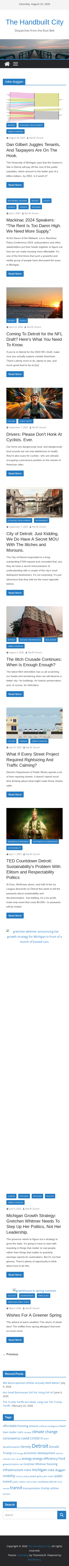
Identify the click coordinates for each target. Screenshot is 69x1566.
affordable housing (15, 1426)
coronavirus (12, 1438)
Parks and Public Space (18, 1302)
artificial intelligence (49, 1426)
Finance (11, 207)
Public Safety (26, 421)
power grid (35, 1476)
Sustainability (14, 848)
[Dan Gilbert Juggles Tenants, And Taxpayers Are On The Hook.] (34, 107)
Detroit (11, 125)
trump (45, 1488)
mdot (27, 1470)
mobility (9, 1476)
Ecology (12, 1295)
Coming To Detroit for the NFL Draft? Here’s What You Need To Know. (34, 339)
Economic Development (31, 125)
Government (41, 520)
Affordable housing (17, 200)
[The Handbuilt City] (34, 42)
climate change (45, 1431)
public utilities (19, 1481)
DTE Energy (18, 1453)
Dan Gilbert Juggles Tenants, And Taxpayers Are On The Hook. (33, 150)
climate (27, 1432)
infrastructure (13, 1470)
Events (47, 200)
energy (27, 1458)
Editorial (24, 1196)
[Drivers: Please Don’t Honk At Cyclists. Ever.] (34, 403)
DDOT (46, 1438)
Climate (11, 1196)
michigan (39, 1469)
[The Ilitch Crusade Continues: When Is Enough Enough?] (34, 621)
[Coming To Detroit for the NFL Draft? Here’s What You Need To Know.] (34, 303)
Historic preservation (30, 640)
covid (25, 1438)
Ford (61, 1458)
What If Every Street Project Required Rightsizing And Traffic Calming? (32, 759)
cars (20, 1432)
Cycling (11, 421)
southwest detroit (47, 1481)
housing (52, 1464)
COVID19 (36, 1438)
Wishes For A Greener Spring (33, 1315)
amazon (33, 1426)
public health (48, 1476)
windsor (6, 1494)
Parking (23, 741)
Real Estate (50, 640)
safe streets (32, 1481)
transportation (31, 1488)
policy (26, 1476)
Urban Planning (15, 131)
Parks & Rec (43, 1295)
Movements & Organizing (45, 841)
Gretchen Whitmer (35, 1464)
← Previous (10, 1354)
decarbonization (11, 1446)
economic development (39, 1453)
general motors (11, 1464)
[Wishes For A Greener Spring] (34, 1290)
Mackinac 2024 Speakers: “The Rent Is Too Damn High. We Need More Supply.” (33, 225)
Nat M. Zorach (36, 137)
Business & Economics (18, 841)
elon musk (16, 1459)
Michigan (36, 207)
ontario (19, 1476)
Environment (27, 1295)
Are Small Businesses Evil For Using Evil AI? (28, 1392)
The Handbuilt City (35, 22)
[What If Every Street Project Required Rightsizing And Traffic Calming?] (34, 723)
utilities (54, 1488)
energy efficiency (45, 1458)
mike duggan (56, 1470)
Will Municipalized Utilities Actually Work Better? (31, 1383)
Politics (50, 1196)
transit (16, 1487)
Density (26, 1447)
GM (21, 1464)
